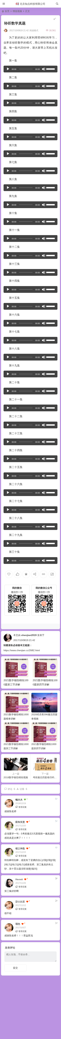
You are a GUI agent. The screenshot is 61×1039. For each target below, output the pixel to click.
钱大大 (19, 799)
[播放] (8, 69)
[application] (31, 69)
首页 (7, 11)
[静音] (43, 69)
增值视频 (17, 11)
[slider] (51, 69)
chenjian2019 (29, 635)
